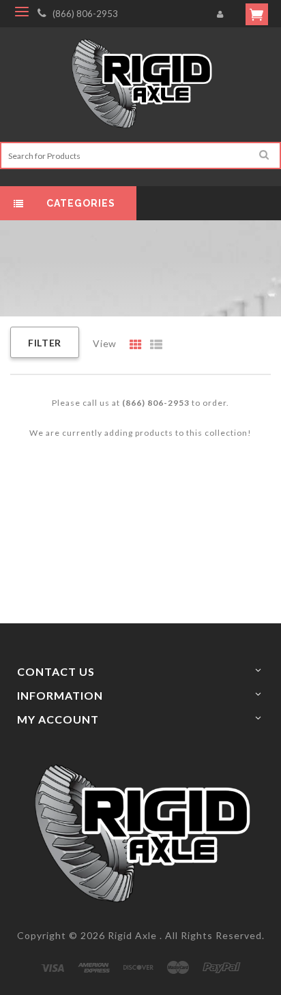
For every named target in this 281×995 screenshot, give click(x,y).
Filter (44, 342)
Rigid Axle (132, 935)
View (105, 343)
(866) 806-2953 (85, 13)
